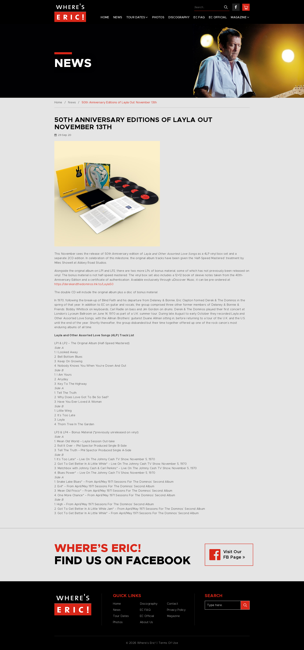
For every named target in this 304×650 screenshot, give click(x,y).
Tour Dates (135, 17)
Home (105, 17)
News (117, 17)
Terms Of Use (168, 643)
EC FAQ (199, 17)
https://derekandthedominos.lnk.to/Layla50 (83, 284)
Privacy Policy (176, 610)
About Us (146, 622)
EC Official (218, 17)
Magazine (238, 17)
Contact (172, 603)
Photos (158, 17)
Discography (178, 17)
